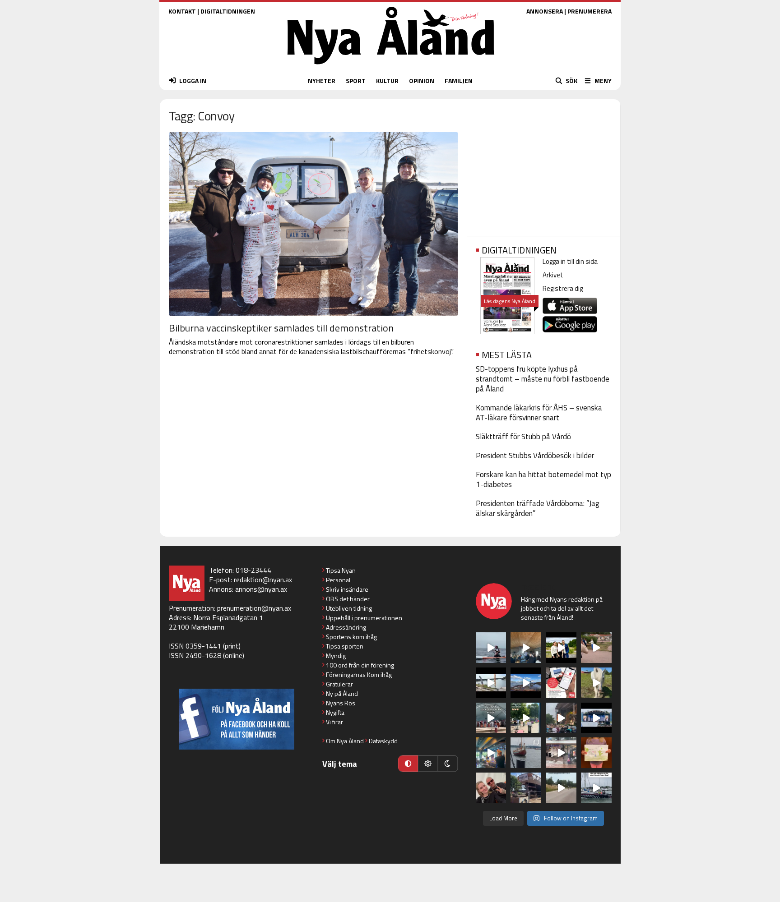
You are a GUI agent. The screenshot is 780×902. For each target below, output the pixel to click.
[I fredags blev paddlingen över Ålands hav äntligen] (491, 647)
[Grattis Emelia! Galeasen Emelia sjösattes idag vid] (526, 752)
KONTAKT (182, 11)
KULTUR (387, 80)
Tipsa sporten (344, 646)
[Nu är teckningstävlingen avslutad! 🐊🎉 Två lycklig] (596, 752)
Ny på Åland (342, 693)
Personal (338, 579)
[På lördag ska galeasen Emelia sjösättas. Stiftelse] (526, 788)
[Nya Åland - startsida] (391, 66)
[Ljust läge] (428, 763)
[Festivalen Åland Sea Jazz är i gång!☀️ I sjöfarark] (526, 647)
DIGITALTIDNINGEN (227, 11)
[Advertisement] (544, 164)
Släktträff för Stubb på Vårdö (523, 436)
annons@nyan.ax (261, 589)
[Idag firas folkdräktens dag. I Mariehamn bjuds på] (491, 718)
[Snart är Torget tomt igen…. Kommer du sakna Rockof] (526, 718)
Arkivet (553, 275)
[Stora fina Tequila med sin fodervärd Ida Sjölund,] (596, 682)
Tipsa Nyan (341, 570)
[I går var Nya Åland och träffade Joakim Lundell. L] (491, 788)
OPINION (421, 80)
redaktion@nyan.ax (263, 579)
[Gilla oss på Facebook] (237, 719)
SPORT (356, 80)
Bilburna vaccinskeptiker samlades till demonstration (281, 328)
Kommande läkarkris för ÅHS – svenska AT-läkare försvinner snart (539, 412)
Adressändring (346, 627)
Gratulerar (339, 684)
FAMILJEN (459, 80)
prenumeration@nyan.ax (254, 608)
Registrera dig (563, 288)
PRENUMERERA (589, 11)
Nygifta (335, 712)
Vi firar (334, 722)
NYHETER (321, 80)
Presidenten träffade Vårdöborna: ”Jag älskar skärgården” (537, 508)
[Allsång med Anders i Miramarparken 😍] (596, 718)
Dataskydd (383, 741)
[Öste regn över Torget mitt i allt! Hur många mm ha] (561, 752)
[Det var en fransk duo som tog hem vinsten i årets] (491, 682)
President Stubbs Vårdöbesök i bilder (535, 455)
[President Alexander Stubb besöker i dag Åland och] (596, 647)
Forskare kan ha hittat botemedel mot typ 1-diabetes (543, 479)
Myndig (336, 655)
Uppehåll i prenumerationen (364, 617)
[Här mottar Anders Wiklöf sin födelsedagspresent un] (491, 752)
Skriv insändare (347, 589)
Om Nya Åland (345, 741)
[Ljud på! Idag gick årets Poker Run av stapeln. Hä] (596, 788)
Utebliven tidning (349, 608)
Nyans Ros (340, 703)
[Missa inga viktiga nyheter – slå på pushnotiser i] (561, 682)
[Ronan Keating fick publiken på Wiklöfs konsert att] (561, 718)
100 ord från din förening (360, 665)
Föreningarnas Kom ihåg (359, 674)
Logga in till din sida (570, 261)
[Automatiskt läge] (408, 763)
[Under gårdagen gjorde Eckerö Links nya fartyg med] (526, 682)
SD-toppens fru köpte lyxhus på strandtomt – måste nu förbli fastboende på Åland (542, 379)
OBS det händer (348, 598)
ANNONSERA (544, 11)
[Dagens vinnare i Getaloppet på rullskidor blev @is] (561, 788)
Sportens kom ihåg (351, 636)
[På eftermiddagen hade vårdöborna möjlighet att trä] (561, 647)
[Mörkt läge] (448, 763)
